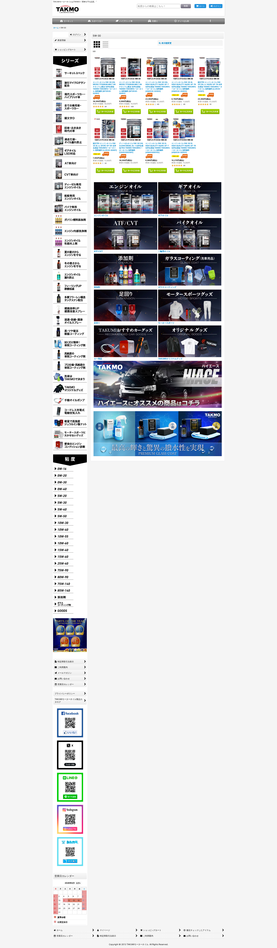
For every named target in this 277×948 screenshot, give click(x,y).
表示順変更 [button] (166, 43)
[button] (210, 21)
